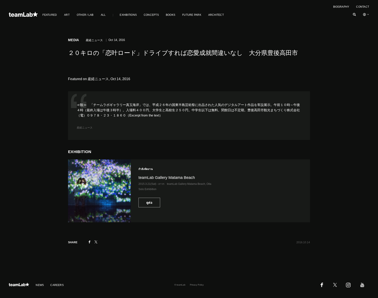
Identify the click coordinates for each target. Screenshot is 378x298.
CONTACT (362, 6)
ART (67, 14)
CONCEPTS (151, 14)
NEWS (40, 285)
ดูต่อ (149, 202)
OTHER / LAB (85, 14)
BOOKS (170, 14)
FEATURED (49, 14)
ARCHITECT (216, 14)
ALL (103, 14)
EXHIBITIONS (128, 14)
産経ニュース (85, 127)
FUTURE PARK (191, 14)
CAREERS (57, 285)
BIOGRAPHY (341, 6)
